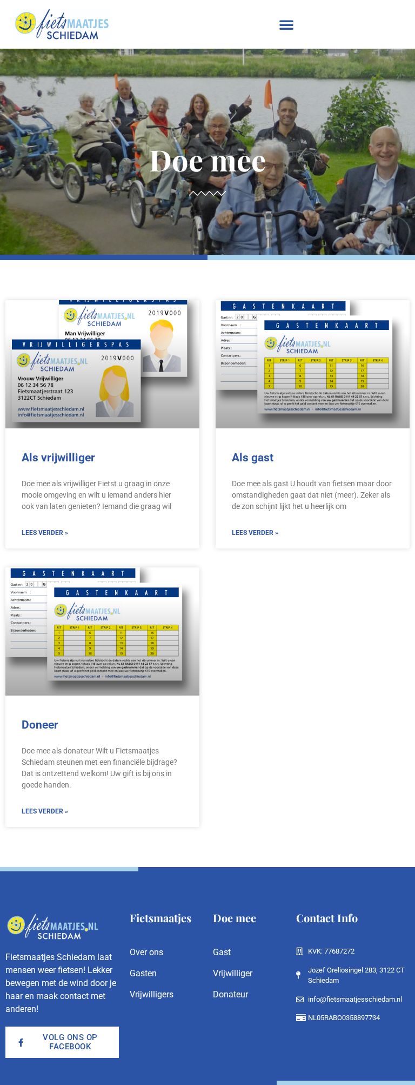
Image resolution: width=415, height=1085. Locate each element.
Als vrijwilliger (58, 457)
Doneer (40, 724)
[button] (286, 24)
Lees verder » (45, 533)
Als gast (252, 457)
